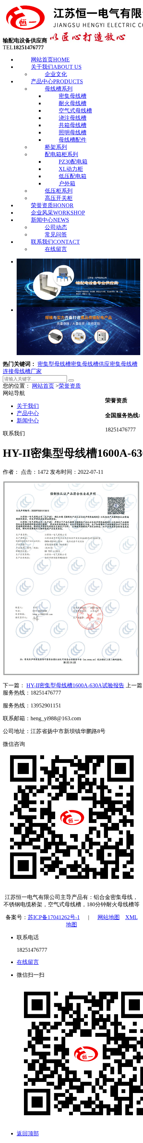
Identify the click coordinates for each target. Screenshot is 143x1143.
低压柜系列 (59, 191)
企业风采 (58, 213)
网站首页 (50, 59)
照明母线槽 (72, 132)
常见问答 (56, 234)
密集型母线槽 (54, 364)
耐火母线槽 (72, 103)
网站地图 (109, 917)
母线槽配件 (72, 140)
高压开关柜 (59, 198)
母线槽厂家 (28, 371)
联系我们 (55, 242)
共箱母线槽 (72, 125)
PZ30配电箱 (73, 162)
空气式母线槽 (75, 111)
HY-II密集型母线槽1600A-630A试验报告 (75, 685)
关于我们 (56, 67)
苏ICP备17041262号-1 (54, 917)
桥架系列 (56, 147)
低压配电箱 (72, 176)
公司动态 (56, 227)
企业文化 (56, 74)
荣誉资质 (52, 205)
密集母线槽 (72, 96)
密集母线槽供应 (90, 364)
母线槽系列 (59, 89)
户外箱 (67, 183)
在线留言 (56, 249)
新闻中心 (50, 220)
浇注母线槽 (72, 118)
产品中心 (57, 81)
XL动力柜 (71, 169)
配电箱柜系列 (61, 154)
